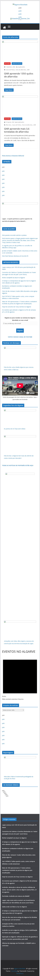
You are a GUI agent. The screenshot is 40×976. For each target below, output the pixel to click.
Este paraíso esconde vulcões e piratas (14, 235)
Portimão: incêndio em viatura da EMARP (16, 896)
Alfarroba (8, 125)
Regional (7, 63)
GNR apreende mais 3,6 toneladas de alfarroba (16, 130)
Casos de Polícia (16, 63)
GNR (28, 70)
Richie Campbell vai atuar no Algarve (13, 278)
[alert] (20, 678)
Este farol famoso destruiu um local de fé (15, 256)
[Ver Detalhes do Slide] (20, 203)
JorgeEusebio (21, 67)
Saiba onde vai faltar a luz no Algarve (14, 907)
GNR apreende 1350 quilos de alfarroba (18, 75)
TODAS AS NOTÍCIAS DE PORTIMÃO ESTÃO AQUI (17, 465)
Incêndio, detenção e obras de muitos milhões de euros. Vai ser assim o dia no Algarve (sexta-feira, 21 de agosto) (19, 889)
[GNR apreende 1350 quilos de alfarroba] (20, 50)
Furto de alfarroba (21, 70)
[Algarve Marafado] (4, 27)
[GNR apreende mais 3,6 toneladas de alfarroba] (20, 105)
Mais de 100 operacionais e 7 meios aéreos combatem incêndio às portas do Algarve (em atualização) (17, 870)
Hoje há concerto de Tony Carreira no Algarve (16, 307)
